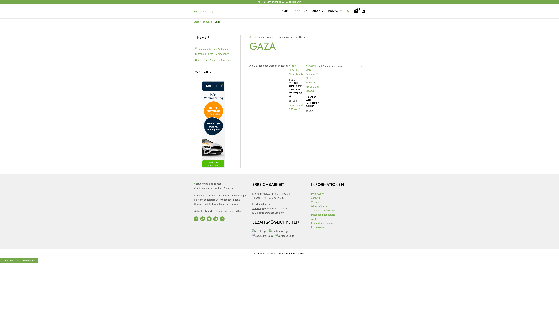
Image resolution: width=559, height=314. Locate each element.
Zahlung (315, 197)
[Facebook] (222, 218)
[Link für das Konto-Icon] (363, 11)
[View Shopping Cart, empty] (356, 11)
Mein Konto (317, 193)
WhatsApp (258, 208)
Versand (315, 202)
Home (284, 11)
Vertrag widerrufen (19, 260)
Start (252, 37)
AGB (313, 218)
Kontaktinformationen (323, 223)
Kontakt (335, 11)
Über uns (300, 11)
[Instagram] (196, 218)
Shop (316, 11)
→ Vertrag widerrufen (323, 210)
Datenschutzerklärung (323, 214)
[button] (321, 11)
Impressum (317, 227)
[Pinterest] (215, 218)
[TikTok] (202, 218)
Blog (230, 211)
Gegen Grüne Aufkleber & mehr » (213, 60)
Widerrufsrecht (319, 206)
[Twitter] (209, 218)
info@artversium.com (272, 212)
